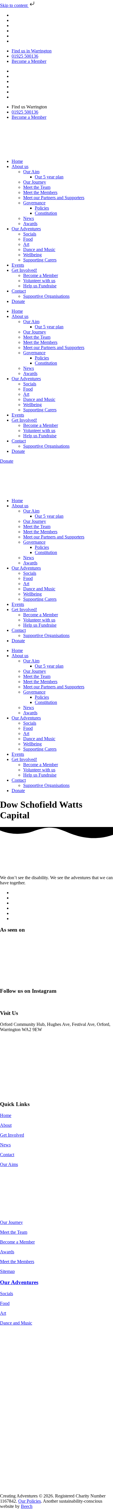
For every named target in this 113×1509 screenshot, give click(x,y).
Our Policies (29, 1501)
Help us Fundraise (40, 285)
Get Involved (12, 1135)
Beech (26, 1506)
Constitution (46, 213)
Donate (18, 301)
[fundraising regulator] (26, 1357)
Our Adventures (26, 228)
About (6, 1125)
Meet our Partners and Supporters (53, 197)
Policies (42, 208)
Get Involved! (24, 270)
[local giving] (27, 1385)
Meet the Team (36, 187)
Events (18, 265)
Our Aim (31, 171)
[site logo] (29, 867)
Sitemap (7, 1271)
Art (26, 244)
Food (28, 239)
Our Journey (34, 182)
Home (17, 161)
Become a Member (40, 275)
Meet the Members (40, 192)
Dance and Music (39, 249)
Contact (19, 291)
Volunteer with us (39, 280)
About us (20, 166)
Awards (30, 223)
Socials (29, 233)
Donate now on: (15, 1174)
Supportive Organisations (46, 296)
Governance (34, 202)
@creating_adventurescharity (26, 1002)
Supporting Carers (40, 259)
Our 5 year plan (49, 176)
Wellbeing (32, 254)
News (28, 218)
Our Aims (9, 1164)
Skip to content (14, 5)
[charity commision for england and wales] (35, 1343)
